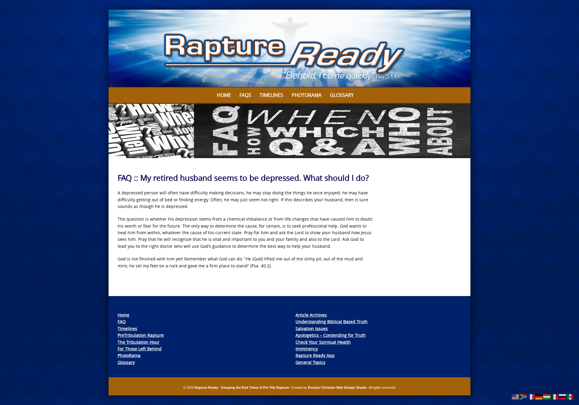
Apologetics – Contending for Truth (331, 335)
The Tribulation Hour (139, 342)
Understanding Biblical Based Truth (332, 321)
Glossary (342, 95)
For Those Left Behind (140, 349)
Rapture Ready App (315, 355)
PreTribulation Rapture (141, 335)
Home (224, 95)
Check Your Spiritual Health (323, 342)
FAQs (245, 95)
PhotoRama (129, 355)
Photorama (306, 95)
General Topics (310, 362)
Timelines (271, 95)
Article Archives (311, 315)
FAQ (122, 321)
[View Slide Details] (289, 49)
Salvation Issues (312, 328)
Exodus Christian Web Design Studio (337, 387)
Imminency (307, 349)
